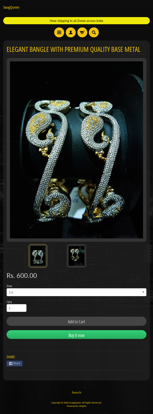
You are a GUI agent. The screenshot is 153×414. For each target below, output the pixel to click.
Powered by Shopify (76, 406)
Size (9, 286)
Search (76, 392)
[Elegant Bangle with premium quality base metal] (38, 256)
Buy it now (76, 335)
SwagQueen (11, 7)
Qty (9, 302)
